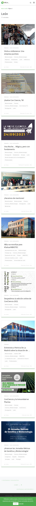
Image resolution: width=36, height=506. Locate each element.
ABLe (11, 496)
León (6, 8)
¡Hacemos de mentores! (14, 198)
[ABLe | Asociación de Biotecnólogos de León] (5, 2)
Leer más (21, 503)
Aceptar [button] (15, 503)
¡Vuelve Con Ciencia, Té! (14, 100)
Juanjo (7, 113)
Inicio (2, 8)
